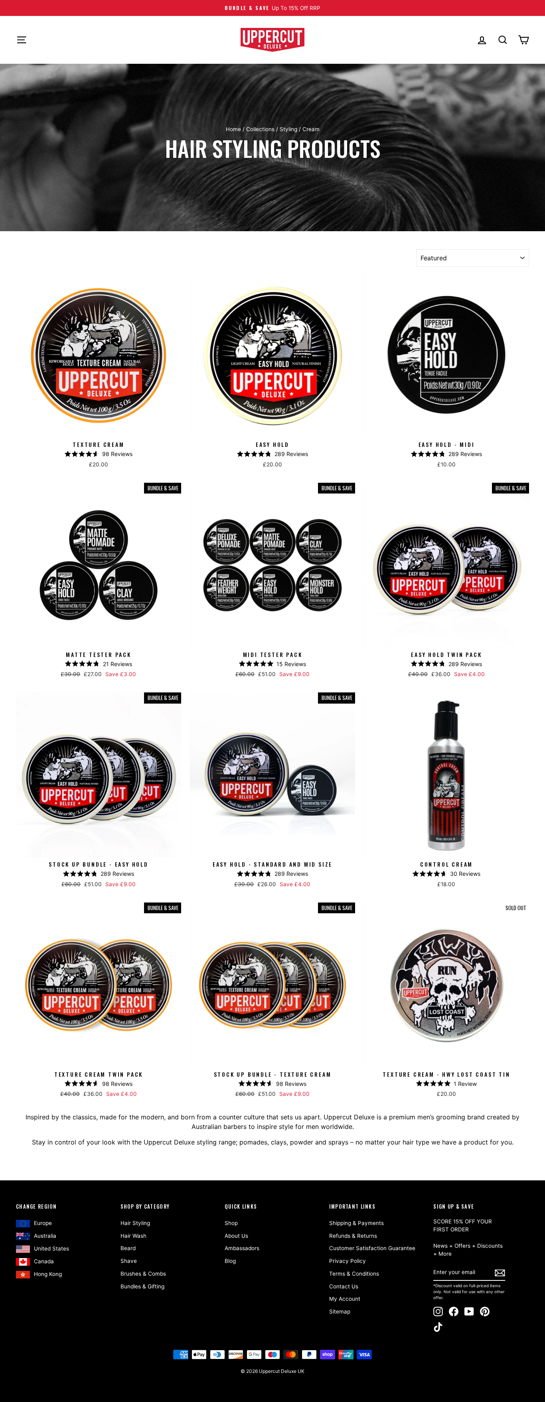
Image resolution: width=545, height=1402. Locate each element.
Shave (128, 1261)
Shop (231, 1223)
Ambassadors (242, 1248)
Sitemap (339, 1311)
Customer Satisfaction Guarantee (372, 1248)
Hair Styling (135, 1223)
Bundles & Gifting (142, 1286)
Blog (230, 1261)
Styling (288, 129)
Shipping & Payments (356, 1223)
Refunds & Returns (353, 1236)
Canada (44, 1261)
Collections (260, 129)
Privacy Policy (347, 1261)
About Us (236, 1236)
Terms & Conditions (354, 1273)
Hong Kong (48, 1274)
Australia (45, 1236)
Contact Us (343, 1286)
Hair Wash (133, 1236)
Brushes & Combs (143, 1273)
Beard (128, 1248)
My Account (344, 1299)
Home (233, 129)
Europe (43, 1223)
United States (51, 1248)
